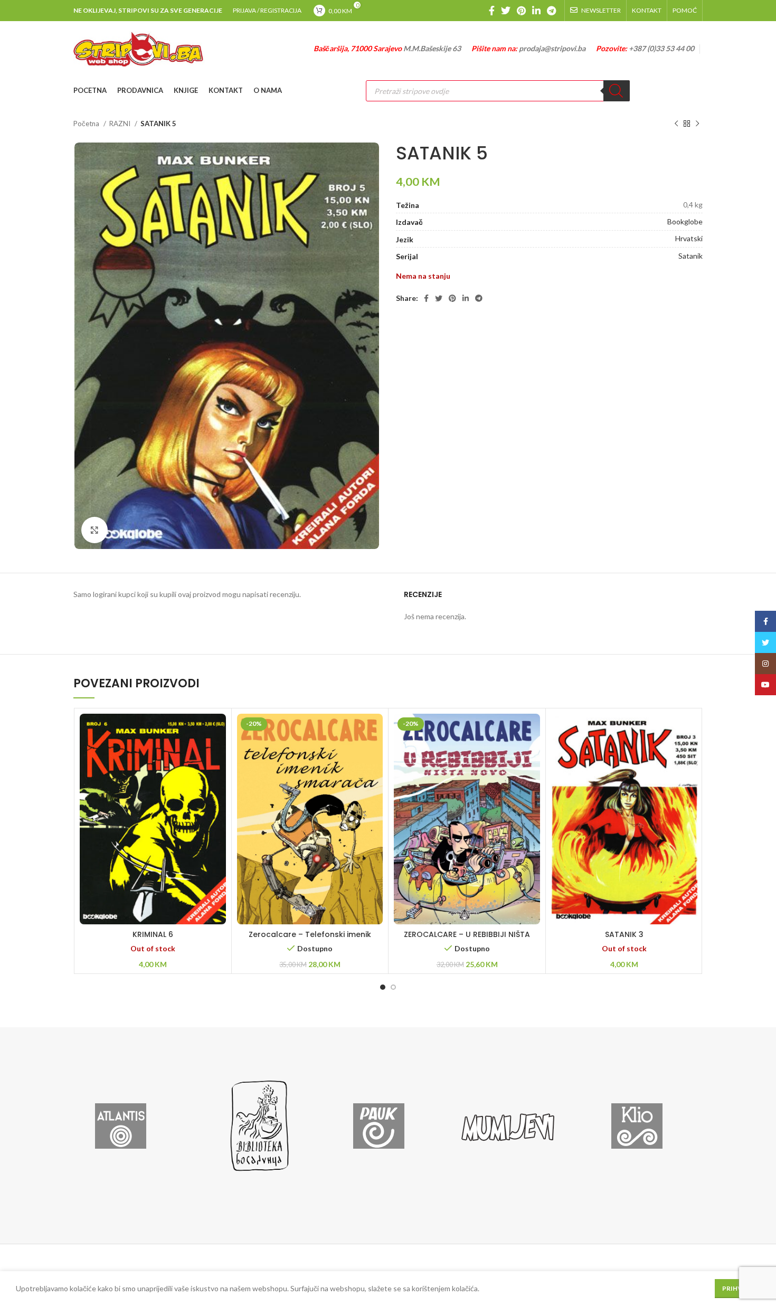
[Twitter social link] (506, 10)
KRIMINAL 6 (153, 934)
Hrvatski (689, 238)
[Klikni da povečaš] (94, 530)
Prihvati (737, 1288)
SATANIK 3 (624, 934)
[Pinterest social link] (521, 10)
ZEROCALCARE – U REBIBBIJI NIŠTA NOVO (467, 939)
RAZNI (120, 123)
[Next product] (697, 124)
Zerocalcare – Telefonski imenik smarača (310, 939)
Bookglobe (685, 221)
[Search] (616, 90)
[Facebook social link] (492, 10)
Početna (87, 123)
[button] (309, 832)
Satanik (690, 255)
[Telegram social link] (551, 10)
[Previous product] (676, 124)
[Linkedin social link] (536, 10)
